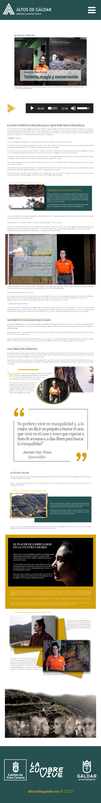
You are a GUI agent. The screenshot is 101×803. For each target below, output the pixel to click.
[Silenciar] (73, 108)
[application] (59, 108)
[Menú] (92, 10)
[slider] (52, 108)
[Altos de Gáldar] (26, 17)
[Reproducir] (32, 108)
